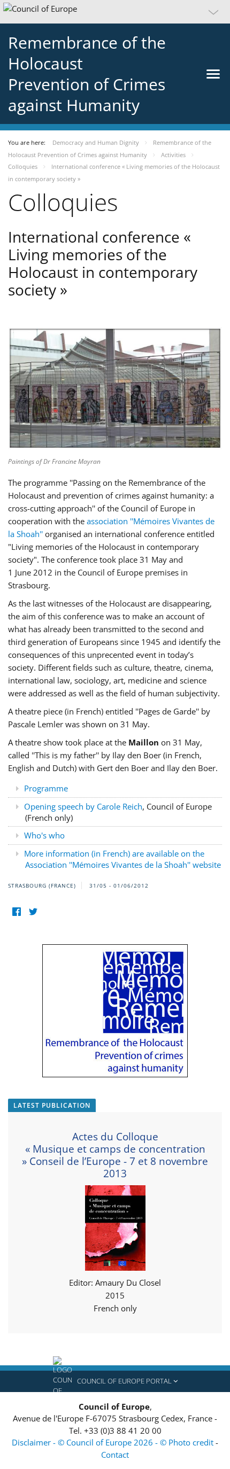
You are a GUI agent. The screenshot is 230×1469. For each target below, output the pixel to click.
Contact (115, 1454)
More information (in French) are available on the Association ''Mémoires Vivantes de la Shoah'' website (122, 859)
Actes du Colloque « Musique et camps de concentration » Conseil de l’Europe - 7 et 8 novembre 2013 (115, 1155)
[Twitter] (33, 912)
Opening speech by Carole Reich (83, 806)
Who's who (44, 835)
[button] (115, 12)
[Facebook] (16, 912)
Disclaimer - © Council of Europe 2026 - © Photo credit (114, 1442)
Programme (46, 788)
